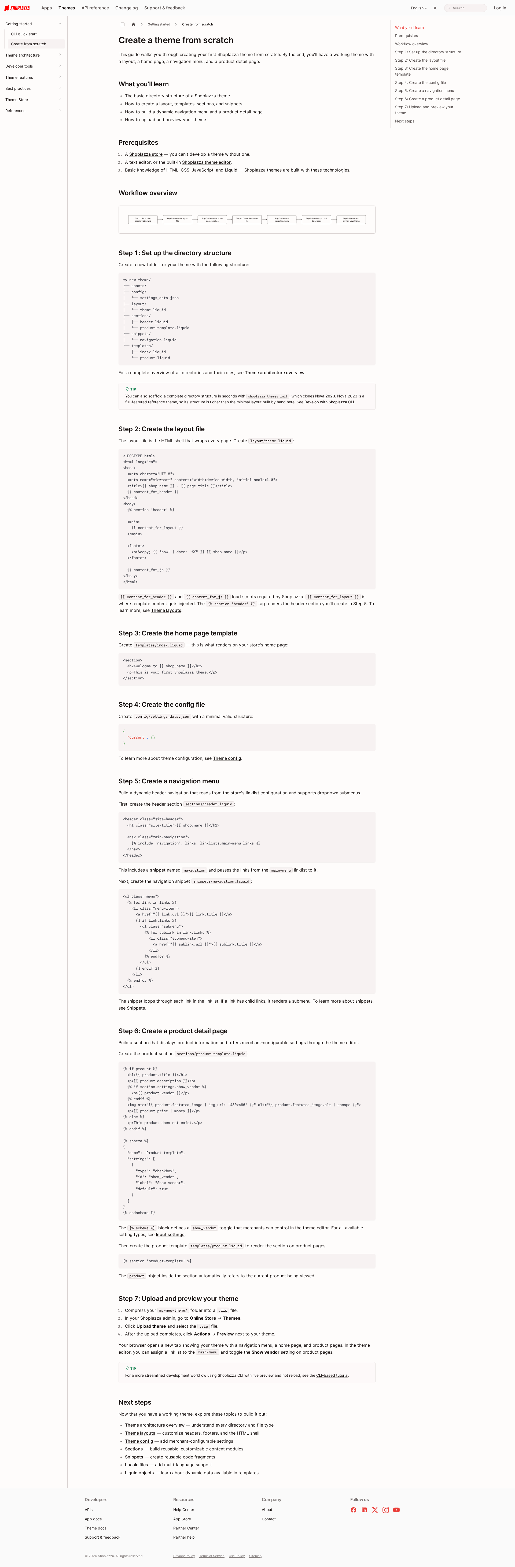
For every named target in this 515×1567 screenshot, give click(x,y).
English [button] (417, 8)
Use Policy (237, 1556)
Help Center (183, 1509)
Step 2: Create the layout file (420, 60)
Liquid (231, 170)
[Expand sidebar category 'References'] (60, 110)
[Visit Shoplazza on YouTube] (396, 1510)
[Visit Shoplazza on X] (375, 1510)
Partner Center (186, 1528)
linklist (252, 792)
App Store (182, 1519)
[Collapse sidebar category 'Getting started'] (60, 23)
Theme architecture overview (274, 372)
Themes (66, 7)
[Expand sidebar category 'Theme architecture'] (60, 54)
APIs (89, 1509)
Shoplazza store (146, 154)
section (141, 1042)
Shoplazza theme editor (206, 162)
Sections (134, 1448)
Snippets (136, 1008)
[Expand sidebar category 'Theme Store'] (60, 99)
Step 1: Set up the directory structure (428, 52)
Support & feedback (164, 7)
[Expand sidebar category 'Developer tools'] (60, 65)
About (267, 1509)
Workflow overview (411, 44)
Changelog (126, 7)
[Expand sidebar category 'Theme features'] (60, 76)
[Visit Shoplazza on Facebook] (353, 1510)
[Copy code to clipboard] (369, 279)
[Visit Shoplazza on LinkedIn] (364, 1510)
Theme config (227, 758)
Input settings (170, 1234)
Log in (500, 7)
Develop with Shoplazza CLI (329, 402)
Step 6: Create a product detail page (427, 98)
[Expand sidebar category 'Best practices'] (60, 88)
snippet (157, 870)
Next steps (404, 121)
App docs (93, 1519)
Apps (46, 7)
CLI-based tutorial (332, 1375)
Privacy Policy (184, 1556)
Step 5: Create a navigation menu (424, 90)
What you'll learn (409, 27)
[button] (247, 220)
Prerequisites (406, 35)
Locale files (136, 1464)
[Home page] (133, 24)
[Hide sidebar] (123, 24)
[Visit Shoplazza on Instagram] (385, 1510)
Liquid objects (139, 1472)
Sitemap (255, 1556)
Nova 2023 (325, 396)
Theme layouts (166, 610)
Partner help (184, 1537)
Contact (269, 1519)
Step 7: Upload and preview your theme (424, 110)
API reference (95, 7)
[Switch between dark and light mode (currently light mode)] (435, 8)
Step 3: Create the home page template (421, 71)
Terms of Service (212, 1556)
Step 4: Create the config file (420, 82)
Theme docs (95, 1528)
